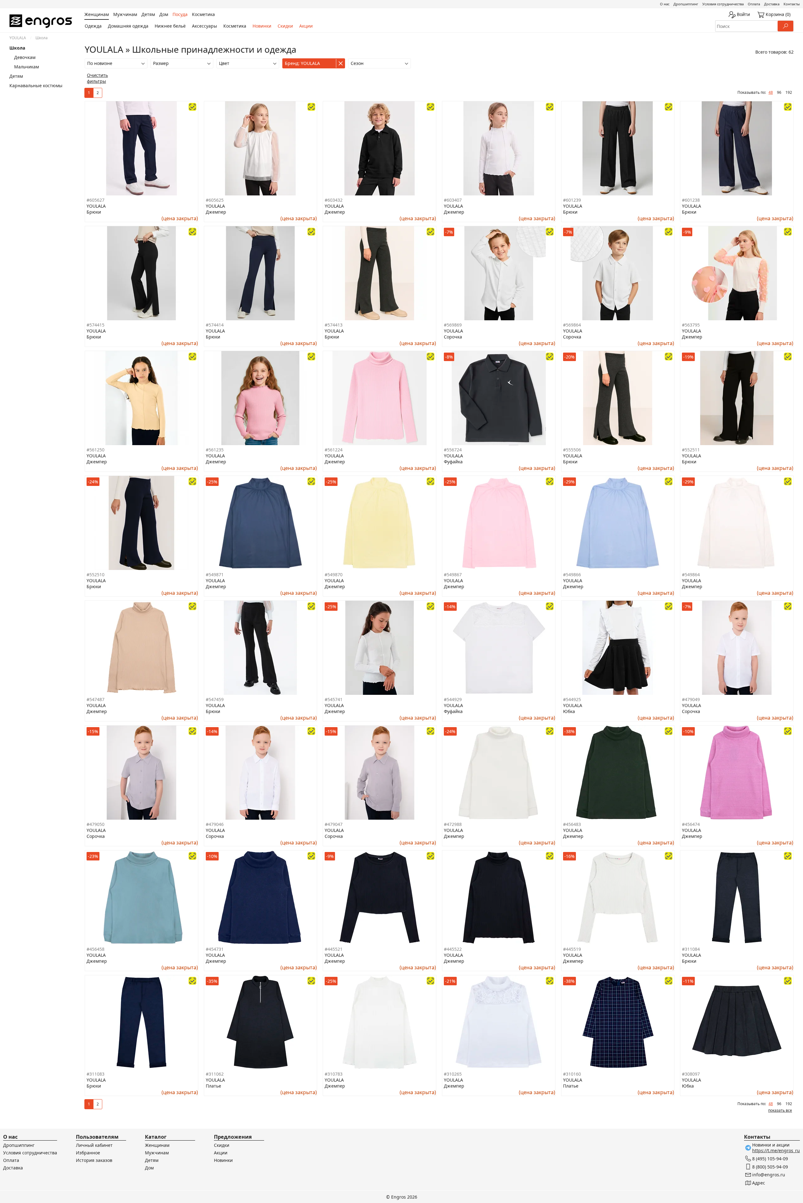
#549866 (572, 575)
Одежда (93, 26)
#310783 (334, 1074)
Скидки (285, 26)
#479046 (215, 824)
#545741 (334, 699)
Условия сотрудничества (723, 4)
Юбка (569, 711)
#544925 (572, 699)
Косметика (234, 26)
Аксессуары (204, 26)
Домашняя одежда (128, 26)
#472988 (453, 824)
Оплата (754, 4)
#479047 (334, 824)
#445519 (572, 949)
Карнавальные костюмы (35, 85)
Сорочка (453, 337)
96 (779, 92)
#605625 (215, 200)
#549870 (334, 575)
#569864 (572, 325)
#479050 (95, 824)
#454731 (215, 949)
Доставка (771, 4)
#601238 (691, 200)
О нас (664, 4)
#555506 (572, 450)
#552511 (691, 450)
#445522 (453, 949)
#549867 (453, 575)
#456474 (691, 824)
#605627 (95, 200)
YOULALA (17, 37)
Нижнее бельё (170, 26)
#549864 (691, 575)
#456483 (572, 824)
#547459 (215, 699)
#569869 (453, 325)
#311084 (691, 949)
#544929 (453, 699)
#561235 (215, 450)
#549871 (215, 575)
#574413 (334, 325)
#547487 (95, 699)
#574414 (215, 325)
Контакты (792, 4)
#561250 (95, 450)
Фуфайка (453, 462)
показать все (780, 1110)
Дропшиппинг (685, 4)
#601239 (572, 200)
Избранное (88, 1153)
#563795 (691, 325)
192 (788, 92)
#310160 (572, 1074)
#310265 (453, 1074)
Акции (306, 26)
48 (770, 92)
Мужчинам (157, 1153)
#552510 (95, 575)
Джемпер (216, 212)
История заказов (94, 1160)
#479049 (691, 699)
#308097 (691, 1074)
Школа (17, 48)
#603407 (453, 200)
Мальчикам (26, 67)
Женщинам (157, 1145)
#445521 (334, 949)
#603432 (334, 200)
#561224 (334, 450)
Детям (16, 76)
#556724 (453, 450)
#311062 (215, 1074)
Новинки (262, 26)
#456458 (95, 949)
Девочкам (24, 57)
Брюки (94, 212)
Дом (149, 1168)
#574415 (95, 325)
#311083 (95, 1074)
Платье (213, 1086)
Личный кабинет (94, 1145)
